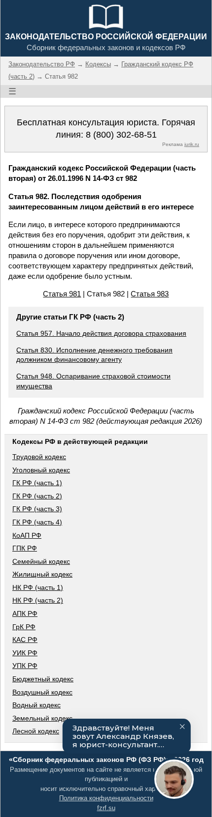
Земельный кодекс (42, 718)
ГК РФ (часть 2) (37, 496)
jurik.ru (191, 144)
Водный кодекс (36, 705)
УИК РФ (24, 653)
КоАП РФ (26, 535)
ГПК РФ (24, 548)
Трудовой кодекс (39, 457)
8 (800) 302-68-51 (121, 135)
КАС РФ (24, 639)
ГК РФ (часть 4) (37, 522)
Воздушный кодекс (42, 692)
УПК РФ (24, 666)
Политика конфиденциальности (106, 798)
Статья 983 (150, 294)
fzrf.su (106, 808)
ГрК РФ (23, 627)
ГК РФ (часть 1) (37, 483)
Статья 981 (62, 294)
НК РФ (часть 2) (37, 600)
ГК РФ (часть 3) (37, 509)
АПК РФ (24, 613)
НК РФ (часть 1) (37, 587)
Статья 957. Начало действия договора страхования (101, 333)
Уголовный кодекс (41, 470)
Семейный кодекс (41, 561)
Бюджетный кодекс (42, 679)
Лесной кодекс (35, 731)
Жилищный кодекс (42, 574)
